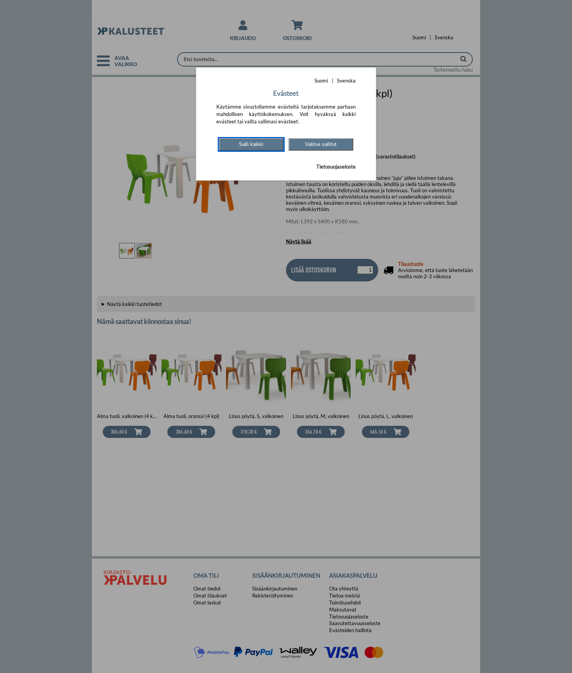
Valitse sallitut (321, 144)
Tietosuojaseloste (336, 166)
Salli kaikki (251, 144)
